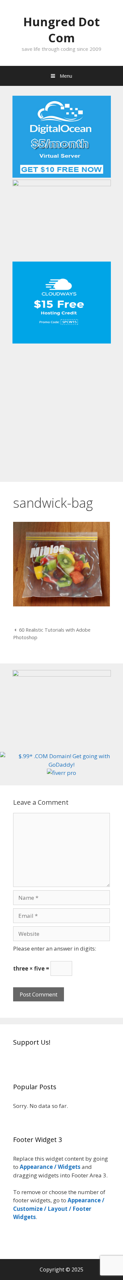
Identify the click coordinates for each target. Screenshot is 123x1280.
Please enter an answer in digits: (54, 948)
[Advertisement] (61, 410)
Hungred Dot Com (61, 30)
